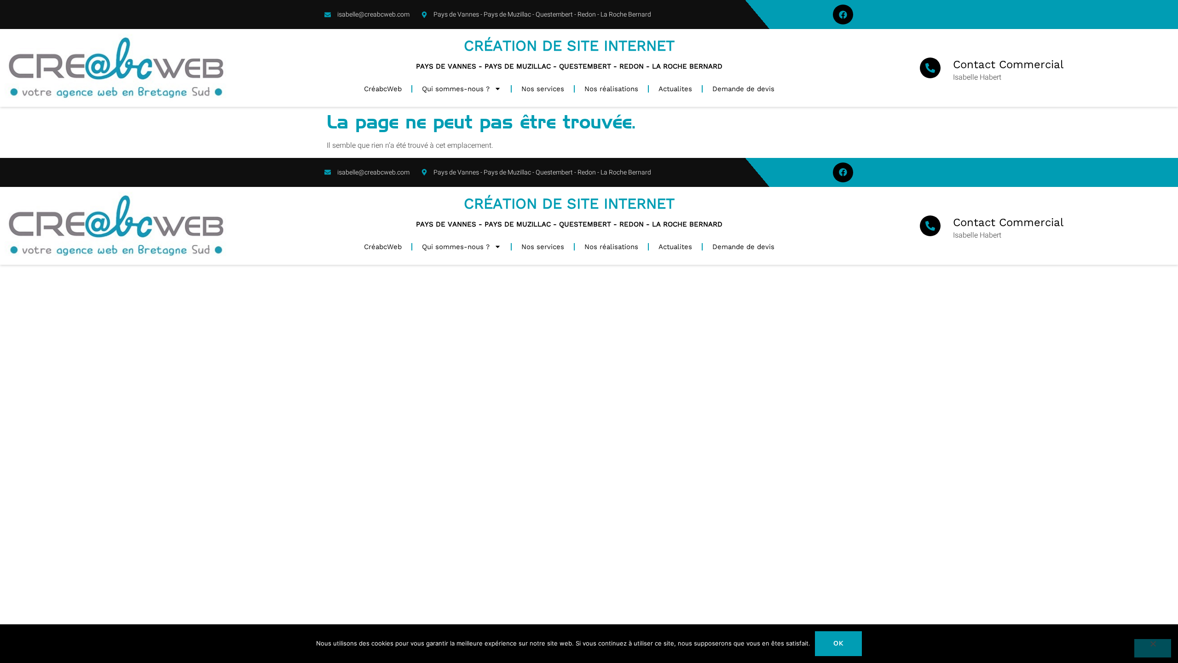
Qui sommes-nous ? (456, 89)
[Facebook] (843, 14)
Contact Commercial (1008, 64)
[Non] (1152, 648)
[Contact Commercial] (930, 68)
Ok (838, 643)
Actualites (675, 89)
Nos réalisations (611, 89)
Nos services (542, 89)
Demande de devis (743, 89)
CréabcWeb (383, 89)
